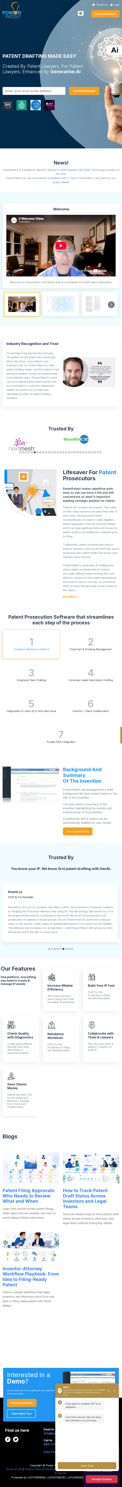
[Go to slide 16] (63, 452)
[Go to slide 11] (49, 452)
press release (61, 182)
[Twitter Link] (15, 1439)
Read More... (71, 596)
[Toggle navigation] (81, 13)
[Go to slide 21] (78, 452)
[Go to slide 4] (29, 452)
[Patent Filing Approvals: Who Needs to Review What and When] (31, 1168)
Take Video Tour (21, 1413)
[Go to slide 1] (20, 452)
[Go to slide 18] (69, 452)
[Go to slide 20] (75, 452)
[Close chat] (114, 1391)
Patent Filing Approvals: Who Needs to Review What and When (29, 1196)
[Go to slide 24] (86, 452)
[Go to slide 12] (52, 452)
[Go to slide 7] (38, 452)
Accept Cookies (102, 1479)
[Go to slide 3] (26, 452)
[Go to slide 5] (32, 452)
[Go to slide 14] (58, 452)
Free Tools (51, 1452)
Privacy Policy (33, 1469)
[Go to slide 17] (66, 452)
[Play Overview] (61, 304)
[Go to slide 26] (92, 452)
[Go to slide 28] (98, 452)
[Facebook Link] (7, 1439)
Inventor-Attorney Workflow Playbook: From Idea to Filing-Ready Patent (31, 1276)
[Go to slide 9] (43, 452)
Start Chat (87, 1465)
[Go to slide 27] (95, 452)
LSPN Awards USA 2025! (75, 170)
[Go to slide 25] (89, 452)
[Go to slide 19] (72, 452)
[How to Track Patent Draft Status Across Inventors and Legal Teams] (91, 1168)
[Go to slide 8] (40, 452)
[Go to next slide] (111, 304)
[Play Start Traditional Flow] (100, 304)
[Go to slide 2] (23, 452)
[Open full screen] (108, 1390)
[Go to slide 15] (60, 452)
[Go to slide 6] (35, 452)
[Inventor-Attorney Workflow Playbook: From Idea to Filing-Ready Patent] (31, 1246)
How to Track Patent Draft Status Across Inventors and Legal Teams (85, 1198)
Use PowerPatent (105, 13)
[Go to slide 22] (80, 452)
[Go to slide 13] (55, 452)
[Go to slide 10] (46, 452)
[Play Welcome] (22, 304)
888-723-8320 (54, 1444)
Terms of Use (14, 1469)
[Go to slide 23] (83, 452)
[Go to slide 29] (101, 452)
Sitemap (62, 1473)
